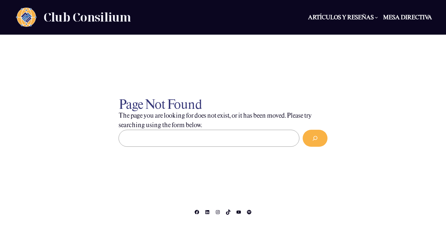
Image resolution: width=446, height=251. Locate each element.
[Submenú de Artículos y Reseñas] (376, 17)
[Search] (315, 138)
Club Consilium (87, 17)
